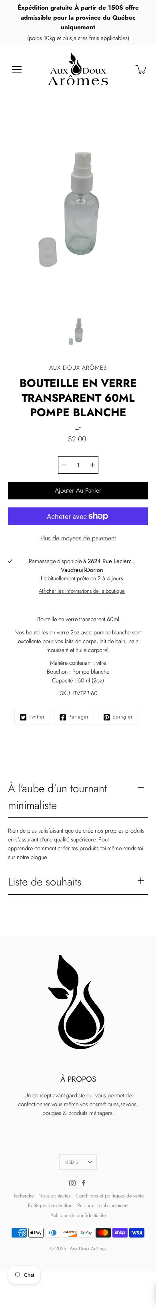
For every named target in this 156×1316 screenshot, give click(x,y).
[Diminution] (64, 465)
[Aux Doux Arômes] (78, 69)
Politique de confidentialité (78, 1215)
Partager (78, 716)
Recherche (23, 1195)
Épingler (122, 716)
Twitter (37, 716)
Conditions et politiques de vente (110, 1195)
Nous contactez (54, 1195)
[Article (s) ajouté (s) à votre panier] (141, 69)
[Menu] (17, 69)
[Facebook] (83, 1183)
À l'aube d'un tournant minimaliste (57, 797)
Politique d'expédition (50, 1205)
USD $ (71, 1162)
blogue (38, 857)
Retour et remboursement (102, 1205)
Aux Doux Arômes (88, 1248)
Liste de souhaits (45, 881)
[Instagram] (72, 1183)
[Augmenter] (92, 465)
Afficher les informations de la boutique (82, 591)
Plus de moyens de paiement (78, 538)
